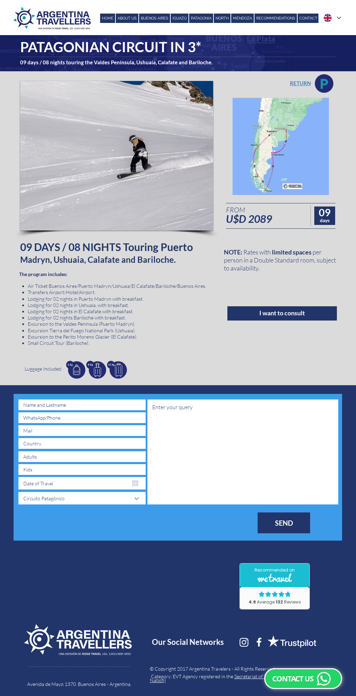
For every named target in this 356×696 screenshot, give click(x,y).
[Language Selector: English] (331, 18)
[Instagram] (244, 642)
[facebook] (259, 642)
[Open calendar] (135, 483)
